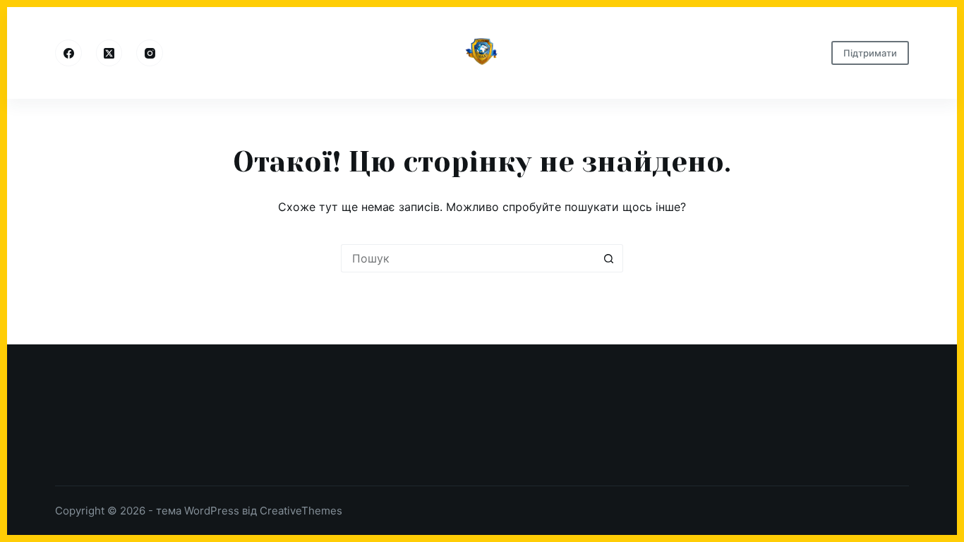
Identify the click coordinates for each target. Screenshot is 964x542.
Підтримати (870, 53)
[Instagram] (149, 53)
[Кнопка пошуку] (609, 258)
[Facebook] (68, 53)
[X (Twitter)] (109, 53)
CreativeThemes (301, 510)
